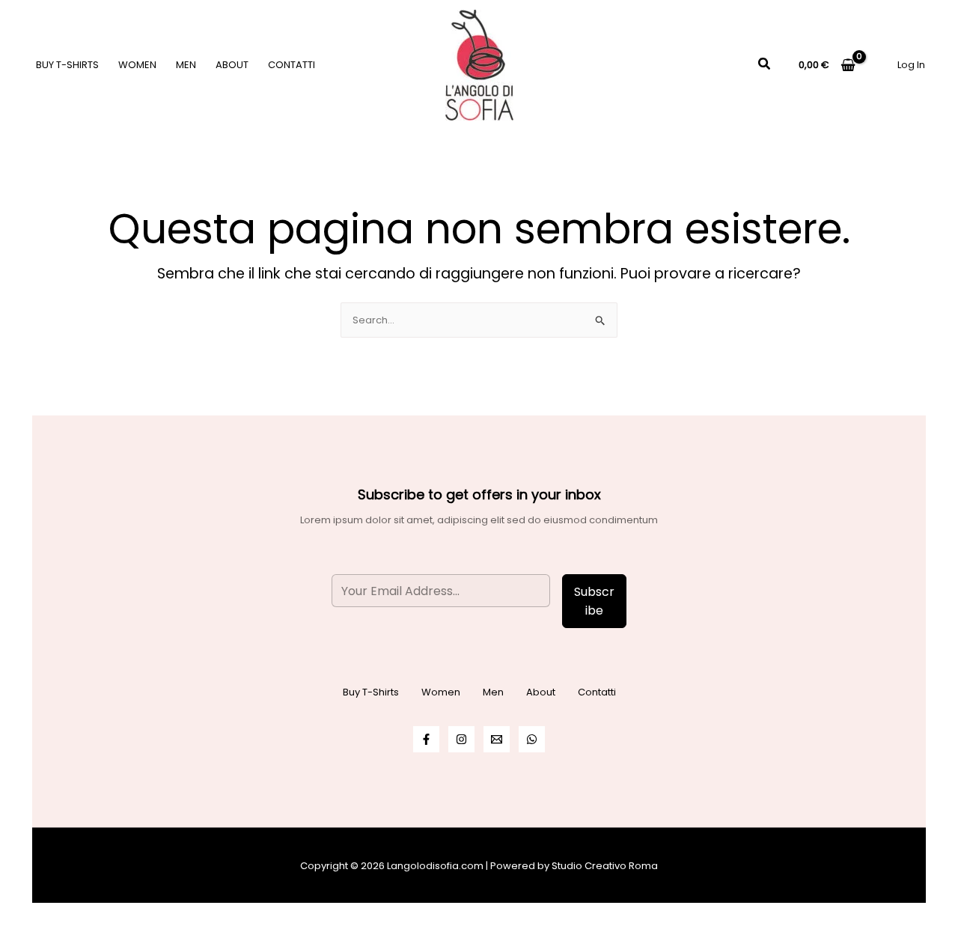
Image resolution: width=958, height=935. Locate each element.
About (232, 65)
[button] (765, 65)
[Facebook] (426, 739)
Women (137, 65)
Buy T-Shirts (67, 65)
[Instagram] (461, 739)
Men (186, 65)
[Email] (496, 739)
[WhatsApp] (532, 739)
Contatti (291, 65)
